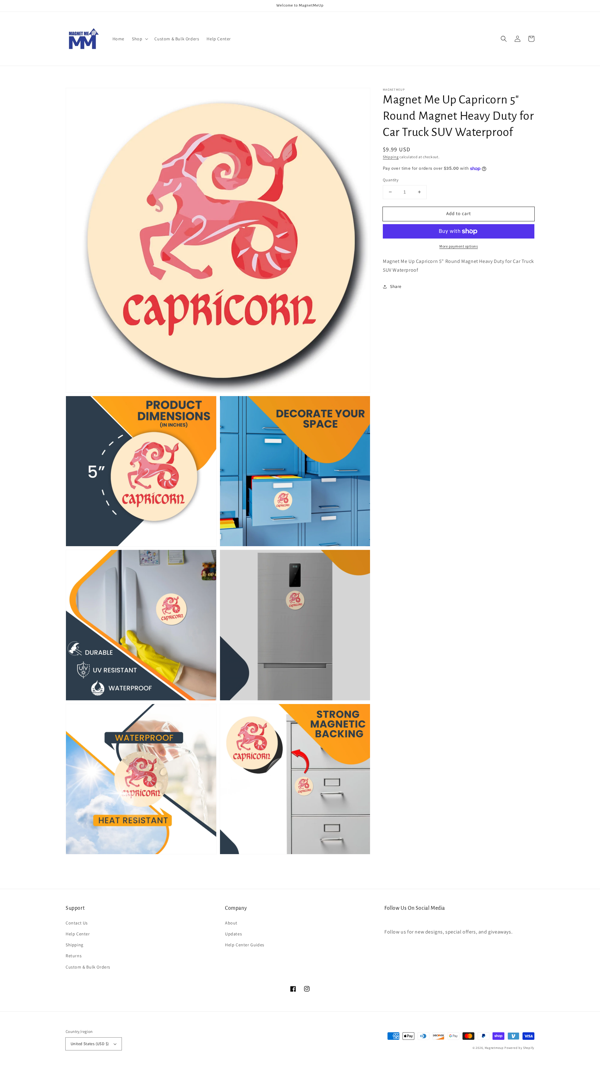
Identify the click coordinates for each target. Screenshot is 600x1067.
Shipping (391, 156)
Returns (74, 956)
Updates (233, 934)
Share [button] (396, 286)
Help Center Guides (244, 945)
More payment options (458, 246)
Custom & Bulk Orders (88, 967)
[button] (139, 38)
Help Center (78, 934)
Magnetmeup (494, 1048)
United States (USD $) (90, 1043)
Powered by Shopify (519, 1048)
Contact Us (77, 923)
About (231, 923)
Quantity (390, 180)
